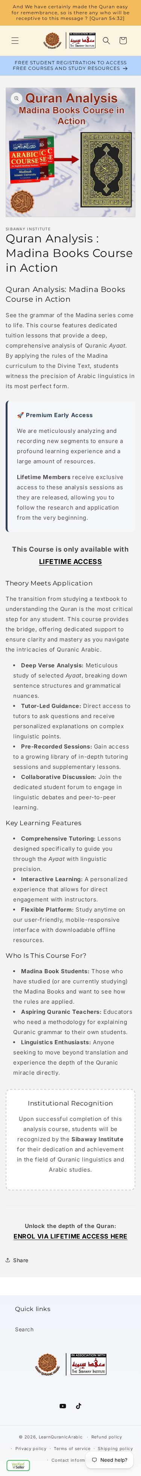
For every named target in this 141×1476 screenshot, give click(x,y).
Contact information (74, 1460)
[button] (18, 1465)
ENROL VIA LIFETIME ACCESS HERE (70, 1236)
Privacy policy (31, 1448)
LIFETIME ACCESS (70, 562)
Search (24, 1329)
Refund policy (106, 1437)
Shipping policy (115, 1448)
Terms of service (72, 1448)
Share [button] (21, 1260)
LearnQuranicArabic (61, 1437)
